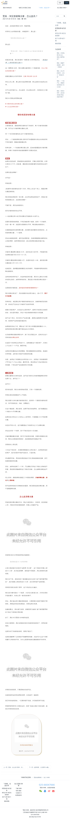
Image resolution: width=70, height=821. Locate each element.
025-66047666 (47, 784)
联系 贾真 (18, 790)
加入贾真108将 (61, 8)
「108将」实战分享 (43, 8)
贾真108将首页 (7, 8)
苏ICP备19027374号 (35, 817)
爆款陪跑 (58, 43)
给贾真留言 (18, 795)
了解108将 (19, 788)
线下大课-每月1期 (60, 39)
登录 (60, 3)
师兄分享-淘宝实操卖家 (60, 34)
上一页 (14, 767)
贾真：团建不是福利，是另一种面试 (60, 65)
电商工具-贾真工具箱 (25, 8)
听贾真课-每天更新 (60, 29)
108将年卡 (19, 793)
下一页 (39, 767)
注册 (66, 3)
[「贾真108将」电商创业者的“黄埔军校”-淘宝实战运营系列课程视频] (4, 2)
